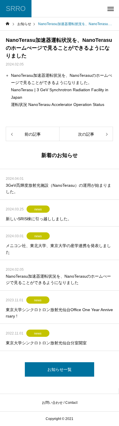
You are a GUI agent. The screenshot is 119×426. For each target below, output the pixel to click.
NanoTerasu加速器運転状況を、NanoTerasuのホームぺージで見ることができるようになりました (58, 279)
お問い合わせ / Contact (59, 403)
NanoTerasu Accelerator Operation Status (66, 104)
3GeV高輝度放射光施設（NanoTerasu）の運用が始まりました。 (58, 188)
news (38, 209)
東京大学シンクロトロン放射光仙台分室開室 (46, 343)
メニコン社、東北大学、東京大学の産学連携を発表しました (58, 248)
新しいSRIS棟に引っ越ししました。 (39, 218)
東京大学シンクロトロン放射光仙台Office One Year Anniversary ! (59, 312)
